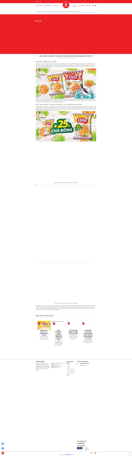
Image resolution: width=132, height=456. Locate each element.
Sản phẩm (56, 5)
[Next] (95, 337)
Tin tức (75, 5)
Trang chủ (39, 5)
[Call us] (83, 443)
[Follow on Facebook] (78, 443)
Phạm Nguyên (72, 57)
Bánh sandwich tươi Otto (40, 305)
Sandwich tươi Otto (39, 63)
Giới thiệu (47, 5)
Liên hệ (88, 5)
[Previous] (37, 337)
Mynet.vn (71, 454)
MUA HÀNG (81, 5)
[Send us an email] (82, 443)
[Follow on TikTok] (80, 443)
